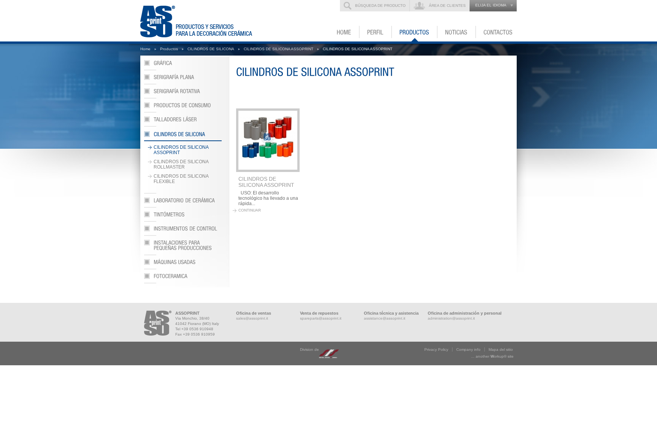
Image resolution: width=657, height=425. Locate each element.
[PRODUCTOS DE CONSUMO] (183, 107)
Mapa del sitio (501, 349)
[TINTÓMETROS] (183, 217)
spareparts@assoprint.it (320, 318)
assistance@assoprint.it (384, 318)
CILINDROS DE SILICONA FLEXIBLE (181, 179)
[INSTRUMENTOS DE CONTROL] (183, 231)
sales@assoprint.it (252, 318)
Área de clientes (447, 5)
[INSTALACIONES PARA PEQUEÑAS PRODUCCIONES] (183, 247)
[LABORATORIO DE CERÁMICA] (183, 202)
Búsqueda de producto (380, 5)
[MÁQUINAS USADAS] (183, 264)
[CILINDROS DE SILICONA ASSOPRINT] (267, 140)
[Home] (344, 32)
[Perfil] (376, 32)
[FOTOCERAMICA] (183, 278)
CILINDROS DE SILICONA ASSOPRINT (278, 49)
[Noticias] (457, 32)
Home (145, 49)
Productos (169, 49)
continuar (249, 210)
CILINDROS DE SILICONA (210, 49)
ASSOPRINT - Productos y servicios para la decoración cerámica (200, 20)
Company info (468, 349)
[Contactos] (496, 32)
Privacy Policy (436, 349)
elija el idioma (490, 5)
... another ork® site (492, 356)
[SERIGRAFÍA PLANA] (183, 79)
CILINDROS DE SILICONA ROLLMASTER (181, 164)
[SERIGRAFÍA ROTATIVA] (183, 93)
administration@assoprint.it (451, 318)
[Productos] (415, 32)
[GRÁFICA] (183, 65)
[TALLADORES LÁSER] (183, 121)
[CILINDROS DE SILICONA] (183, 136)
